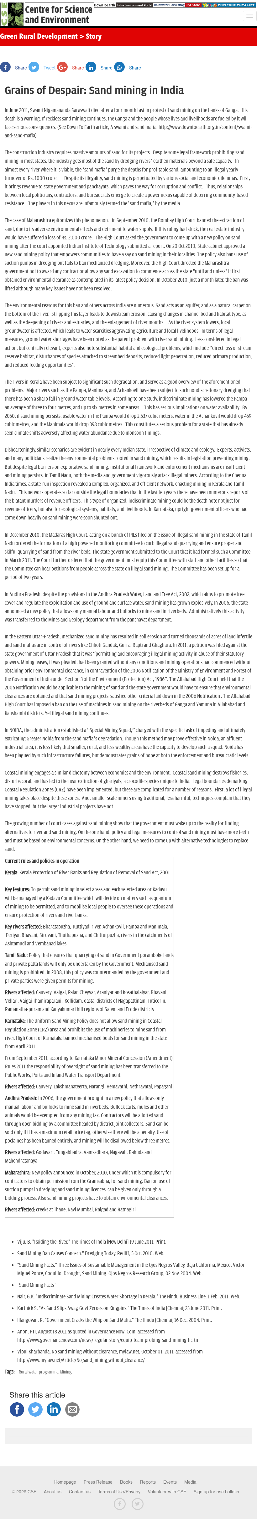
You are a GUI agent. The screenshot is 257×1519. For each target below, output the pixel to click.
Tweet (48, 67)
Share (20, 67)
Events (170, 1482)
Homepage (65, 1482)
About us (52, 1491)
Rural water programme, (39, 1372)
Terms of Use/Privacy (119, 1491)
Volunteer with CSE (167, 1491)
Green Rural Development (39, 37)
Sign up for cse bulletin (216, 1491)
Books (126, 1482)
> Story (90, 37)
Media (190, 1482)
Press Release (98, 1482)
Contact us (80, 1491)
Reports (148, 1482)
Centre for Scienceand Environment (58, 15)
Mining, (66, 1372)
